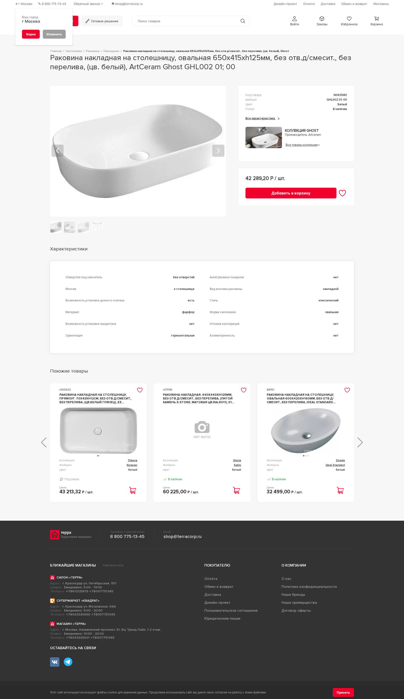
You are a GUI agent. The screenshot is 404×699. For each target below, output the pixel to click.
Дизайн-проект (217, 602)
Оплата (210, 579)
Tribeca (132, 460)
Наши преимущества (299, 602)
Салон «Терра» (70, 577)
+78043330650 (78, 614)
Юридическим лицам (222, 618)
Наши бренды (293, 595)
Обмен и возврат (219, 587)
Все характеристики (260, 118)
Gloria (237, 460)
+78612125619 (77, 591)
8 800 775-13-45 (127, 536)
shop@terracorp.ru (182, 536)
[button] (294, 21)
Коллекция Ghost (302, 130)
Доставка (212, 595)
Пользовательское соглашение (231, 610)
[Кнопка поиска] (243, 21)
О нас (286, 579)
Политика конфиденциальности (309, 587)
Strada (340, 460)
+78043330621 (78, 638)
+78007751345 (101, 591)
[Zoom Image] (138, 151)
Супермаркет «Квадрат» (78, 601)
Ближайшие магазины (73, 565)
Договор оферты (296, 610)
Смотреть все (113, 565)
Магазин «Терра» (71, 624)
